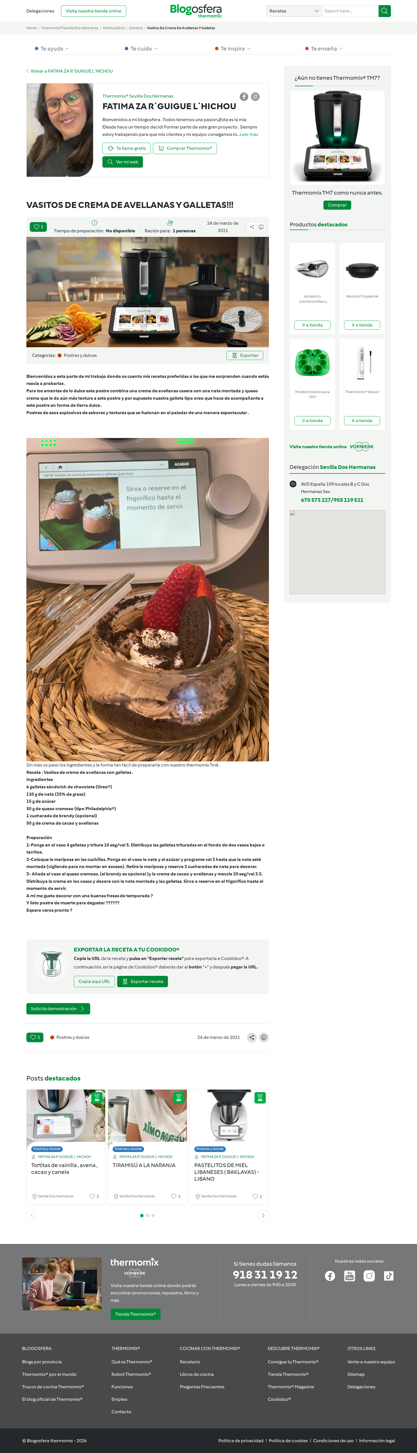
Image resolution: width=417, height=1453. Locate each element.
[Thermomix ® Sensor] (362, 363)
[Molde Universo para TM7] (312, 363)
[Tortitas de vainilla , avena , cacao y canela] (66, 1122)
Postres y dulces (46, 1149)
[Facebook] (330, 1276)
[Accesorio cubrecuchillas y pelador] (312, 267)
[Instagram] (369, 1276)
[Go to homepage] (196, 11)
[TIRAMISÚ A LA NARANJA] (147, 1122)
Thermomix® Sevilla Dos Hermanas (69, 28)
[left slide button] (32, 1215)
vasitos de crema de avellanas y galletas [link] (181, 28)
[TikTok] (388, 1276)
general (135, 28)
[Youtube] (349, 1276)
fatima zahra (114, 28)
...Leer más (247, 134)
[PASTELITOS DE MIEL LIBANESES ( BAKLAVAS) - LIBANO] (229, 1122)
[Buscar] (385, 11)
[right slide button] (263, 1215)
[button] (294, 11)
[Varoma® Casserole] (362, 267)
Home (31, 28)
